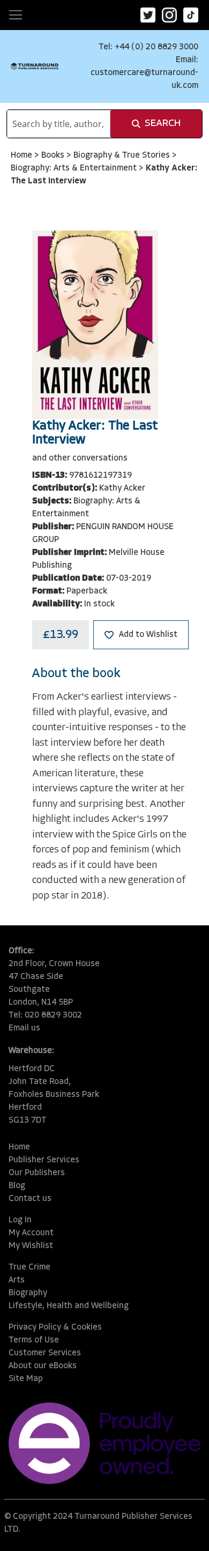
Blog (17, 1186)
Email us (24, 1028)
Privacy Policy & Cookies (55, 1327)
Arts (17, 1280)
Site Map (26, 1379)
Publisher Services (44, 1160)
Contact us (30, 1198)
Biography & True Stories (122, 155)
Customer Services (45, 1353)
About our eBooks (43, 1366)
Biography (28, 1293)
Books (53, 155)
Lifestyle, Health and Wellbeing (69, 1306)
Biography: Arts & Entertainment (75, 168)
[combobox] (58, 124)
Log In (20, 1220)
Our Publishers (37, 1173)
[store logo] (34, 66)
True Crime (29, 1267)
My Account (31, 1233)
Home (22, 155)
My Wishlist (31, 1246)
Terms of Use (34, 1340)
